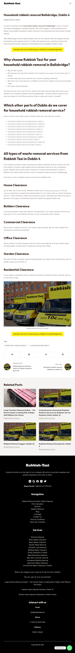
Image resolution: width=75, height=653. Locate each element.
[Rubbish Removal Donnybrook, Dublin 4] (55, 431)
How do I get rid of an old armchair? (37, 577)
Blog (37, 512)
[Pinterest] (46, 354)
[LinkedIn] (62, 354)
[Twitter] (45, 481)
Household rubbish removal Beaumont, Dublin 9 (25, 132)
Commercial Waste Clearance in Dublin (37, 565)
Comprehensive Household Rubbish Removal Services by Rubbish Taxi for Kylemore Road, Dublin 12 (55, 412)
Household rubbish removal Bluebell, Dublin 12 (25, 134)
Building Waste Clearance (37, 550)
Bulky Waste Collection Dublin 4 (15, 345)
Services (37, 506)
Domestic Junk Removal (37, 547)
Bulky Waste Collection (37, 542)
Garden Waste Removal (37, 545)
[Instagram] (41, 481)
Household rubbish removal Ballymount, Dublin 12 (26, 126)
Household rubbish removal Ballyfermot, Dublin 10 (26, 124)
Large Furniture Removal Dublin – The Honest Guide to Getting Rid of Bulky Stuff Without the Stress (19, 412)
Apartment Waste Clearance (37, 563)
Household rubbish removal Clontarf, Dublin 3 (25, 144)
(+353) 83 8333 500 (37, 622)
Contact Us (37, 517)
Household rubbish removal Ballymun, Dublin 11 (25, 129)
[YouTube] (30, 481)
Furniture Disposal (37, 537)
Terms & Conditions (37, 519)
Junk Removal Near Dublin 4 (39, 345)
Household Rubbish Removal (37, 560)
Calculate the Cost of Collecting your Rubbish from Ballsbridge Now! (37, 49)
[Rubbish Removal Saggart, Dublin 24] (20, 431)
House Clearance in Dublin (37, 553)
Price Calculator (37, 504)
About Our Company (37, 522)
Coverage (37, 514)
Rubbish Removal (37, 509)
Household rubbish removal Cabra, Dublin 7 (24, 139)
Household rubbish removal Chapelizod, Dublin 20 (26, 142)
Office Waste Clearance (37, 540)
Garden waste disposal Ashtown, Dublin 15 (37, 589)
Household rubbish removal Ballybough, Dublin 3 (26, 121)
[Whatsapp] (69, 648)
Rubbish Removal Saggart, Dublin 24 (19, 444)
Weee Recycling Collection (37, 555)
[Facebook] (12, 354)
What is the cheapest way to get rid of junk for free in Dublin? (37, 572)
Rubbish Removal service (12, 20)
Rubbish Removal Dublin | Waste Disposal (37, 501)
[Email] (34, 481)
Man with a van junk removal (37, 558)
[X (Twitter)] (29, 354)
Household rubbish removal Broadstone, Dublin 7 (26, 137)
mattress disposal (51, 190)
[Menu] (70, 3)
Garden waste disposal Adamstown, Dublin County (37, 594)
